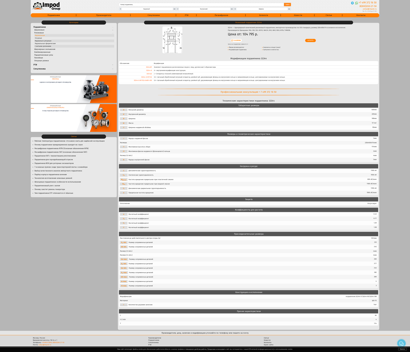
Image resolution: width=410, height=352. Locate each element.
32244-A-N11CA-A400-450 (143, 80)
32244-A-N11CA (146, 77)
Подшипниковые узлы (43, 55)
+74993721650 (47, 342)
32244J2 (149, 74)
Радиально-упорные (43, 41)
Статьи (329, 15)
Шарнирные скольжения (44, 49)
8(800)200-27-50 (368, 6)
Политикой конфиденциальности (261, 349)
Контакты (361, 15)
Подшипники (54, 15)
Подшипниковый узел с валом (47, 186)
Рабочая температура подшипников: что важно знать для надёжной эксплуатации (69, 141)
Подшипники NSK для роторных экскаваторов (54, 163)
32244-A (149, 70)
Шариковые (39, 30)
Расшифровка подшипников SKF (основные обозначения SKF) (60, 152)
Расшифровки (221, 15)
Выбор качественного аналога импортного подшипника (58, 171)
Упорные (38, 38)
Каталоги (263, 15)
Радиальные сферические (45, 43)
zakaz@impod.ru (370, 9)
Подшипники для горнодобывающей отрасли (53, 160)
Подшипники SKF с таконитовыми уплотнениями (55, 156)
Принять (402, 349)
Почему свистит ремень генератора (49, 189)
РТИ (187, 15)
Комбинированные (42, 52)
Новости (298, 15)
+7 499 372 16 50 (368, 2)
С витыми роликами (43, 46)
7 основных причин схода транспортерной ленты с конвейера (60, 167)
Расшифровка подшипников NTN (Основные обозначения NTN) (61, 148)
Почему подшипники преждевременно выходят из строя (58, 145)
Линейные (38, 58)
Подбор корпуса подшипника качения (50, 174)
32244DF (149, 67)
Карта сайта (268, 345)
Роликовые (39, 33)
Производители (103, 15)
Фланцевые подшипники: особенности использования (57, 182)
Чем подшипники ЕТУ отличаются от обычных (53, 193)
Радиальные (40, 35)
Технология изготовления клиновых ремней (53, 178)
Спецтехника (154, 15)
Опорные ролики (41, 61)
